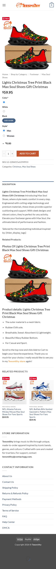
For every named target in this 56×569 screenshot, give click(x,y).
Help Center (8, 521)
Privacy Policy (9, 504)
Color (5, 97)
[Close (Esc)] (29, 551)
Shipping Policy (10, 487)
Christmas (17, 166)
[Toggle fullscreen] (11, 551)
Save (7, 18)
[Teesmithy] (28, 5)
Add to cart (28, 153)
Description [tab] (9, 184)
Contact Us (8, 481)
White (5, 107)
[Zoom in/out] (3, 551)
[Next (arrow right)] (11, 564)
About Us (7, 476)
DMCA (6, 527)
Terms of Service (10, 510)
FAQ (4, 516)
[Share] (20, 551)
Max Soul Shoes (29, 166)
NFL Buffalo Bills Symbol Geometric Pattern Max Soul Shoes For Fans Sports (40, 413)
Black (4, 116)
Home (5, 74)
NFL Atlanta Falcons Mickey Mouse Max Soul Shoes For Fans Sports (13, 412)
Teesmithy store (16, 361)
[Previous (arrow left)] (3, 564)
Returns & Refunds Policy (15, 493)
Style (5, 126)
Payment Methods (11, 499)
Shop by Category (19, 74)
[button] (4, 5)
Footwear (34, 74)
